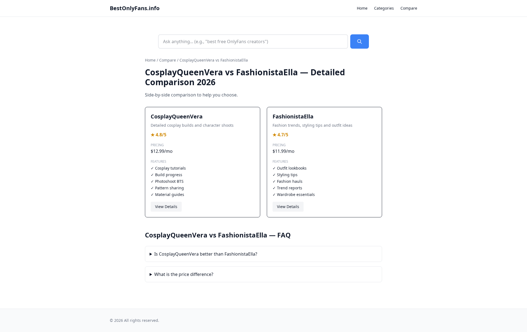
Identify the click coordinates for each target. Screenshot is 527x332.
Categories (384, 8)
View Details (166, 206)
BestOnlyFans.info (134, 8)
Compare (408, 8)
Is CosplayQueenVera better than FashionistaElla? (205, 254)
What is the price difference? (183, 274)
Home (362, 8)
